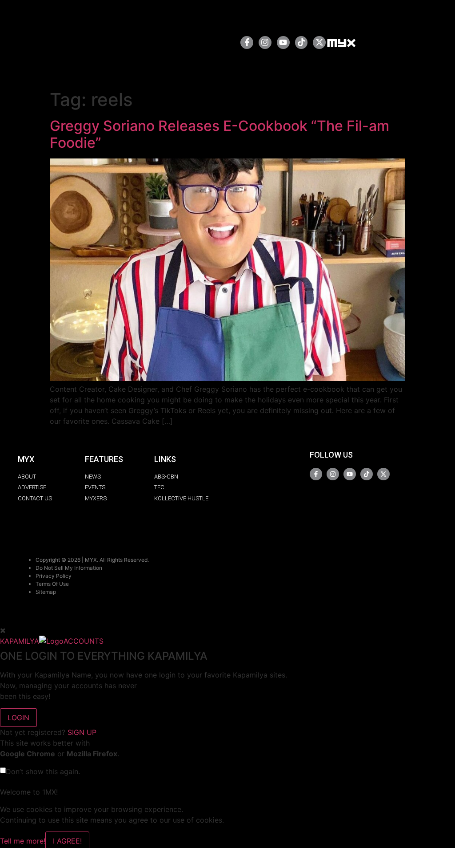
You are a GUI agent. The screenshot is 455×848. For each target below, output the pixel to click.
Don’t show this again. (43, 771)
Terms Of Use (52, 583)
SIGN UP (82, 732)
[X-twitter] (319, 42)
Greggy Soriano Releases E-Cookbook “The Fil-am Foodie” (219, 134)
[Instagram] (265, 42)
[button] (205, 42)
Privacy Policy (54, 575)
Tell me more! (22, 840)
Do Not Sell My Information (69, 567)
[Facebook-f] (246, 42)
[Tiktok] (301, 42)
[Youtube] (283, 42)
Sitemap (46, 591)
